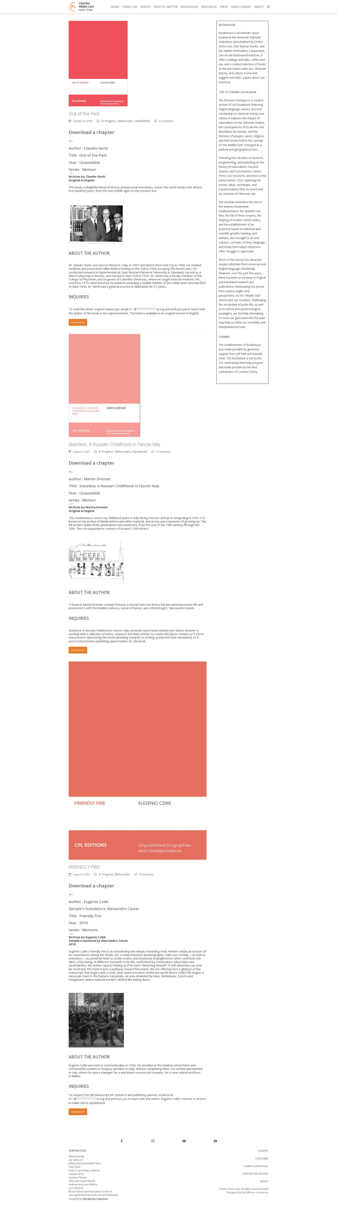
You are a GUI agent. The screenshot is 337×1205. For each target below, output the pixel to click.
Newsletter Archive (255, 1173)
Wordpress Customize (95, 1199)
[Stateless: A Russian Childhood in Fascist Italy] (104, 385)
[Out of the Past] (98, 63)
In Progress (108, 121)
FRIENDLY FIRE (84, 867)
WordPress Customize (254, 1192)
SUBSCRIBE (261, 1158)
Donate (263, 1150)
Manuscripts (125, 121)
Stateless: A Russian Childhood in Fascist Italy (114, 444)
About (264, 1181)
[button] (268, 7)
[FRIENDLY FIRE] (138, 760)
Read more (77, 322)
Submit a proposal (256, 1166)
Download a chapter (91, 132)
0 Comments (166, 121)
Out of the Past (84, 113)
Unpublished (142, 121)
